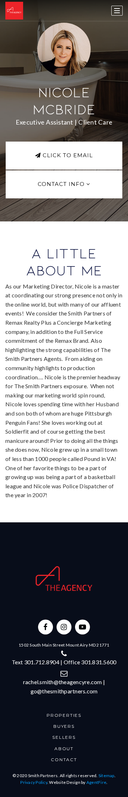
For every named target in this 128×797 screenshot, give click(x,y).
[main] (64, 261)
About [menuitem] (64, 748)
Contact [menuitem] (64, 759)
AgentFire (96, 782)
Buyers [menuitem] (64, 726)
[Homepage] (14, 11)
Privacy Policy (33, 782)
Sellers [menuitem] (64, 737)
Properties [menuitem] (64, 715)
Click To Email (67, 155)
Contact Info (62, 184)
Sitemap (106, 775)
